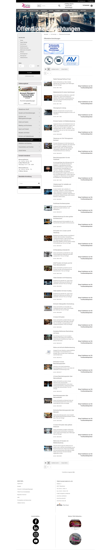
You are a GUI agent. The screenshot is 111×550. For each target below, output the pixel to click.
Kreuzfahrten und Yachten (26, 147)
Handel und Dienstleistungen (27, 113)
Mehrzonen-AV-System (25, 50)
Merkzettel (91, 1)
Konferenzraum (23, 46)
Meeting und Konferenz (25, 125)
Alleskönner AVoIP (24, 109)
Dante (21, 40)
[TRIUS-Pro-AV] (26, 5)
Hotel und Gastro (23, 122)
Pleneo (57, 10)
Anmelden (29, 187)
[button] (21, 22)
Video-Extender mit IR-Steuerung (62, 277)
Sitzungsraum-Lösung (59, 108)
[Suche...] (59, 5)
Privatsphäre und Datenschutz (24, 500)
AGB (18, 497)
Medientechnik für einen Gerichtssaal (64, 92)
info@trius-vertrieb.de (65, 493)
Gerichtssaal (23, 44)
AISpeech (44, 10)
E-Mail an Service (23, 171)
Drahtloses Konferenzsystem (61, 203)
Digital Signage (23, 42)
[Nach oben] (106, 547)
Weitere (83, 10)
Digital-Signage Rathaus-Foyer (62, 79)
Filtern (29, 72)
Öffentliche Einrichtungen (26, 140)
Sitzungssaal (23, 55)
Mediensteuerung (24, 48)
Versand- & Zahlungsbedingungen (25, 489)
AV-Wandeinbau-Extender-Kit (61, 250)
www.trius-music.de (61, 500)
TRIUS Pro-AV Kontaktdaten (23, 491)
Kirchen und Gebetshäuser (26, 136)
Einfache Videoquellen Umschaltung (63, 304)
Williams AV (74, 10)
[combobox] (55, 69)
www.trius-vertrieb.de (61, 496)
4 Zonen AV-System (59, 317)
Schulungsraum (23, 53)
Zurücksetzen (29, 76)
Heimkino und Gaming (25, 143)
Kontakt (19, 486)
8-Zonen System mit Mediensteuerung (64, 121)
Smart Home (22, 150)
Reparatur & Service (21, 494)
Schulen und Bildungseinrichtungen (25, 117)
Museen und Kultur (24, 132)
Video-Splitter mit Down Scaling (62, 291)
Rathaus (22, 51)
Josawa (65, 10)
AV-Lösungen (22, 10)
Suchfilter (22, 37)
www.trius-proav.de (61, 498)
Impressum (20, 483)
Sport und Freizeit (24, 129)
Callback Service (21, 502)
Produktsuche (33, 10)
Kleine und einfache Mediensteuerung (64, 347)
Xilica (51, 10)
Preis (20, 63)
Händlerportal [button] (82, 1)
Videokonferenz (23, 57)
